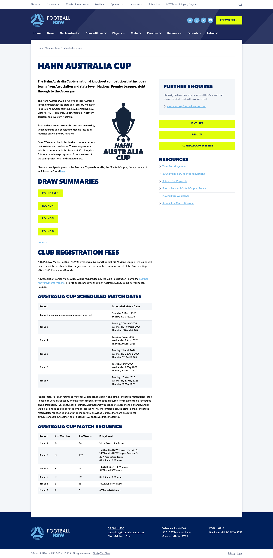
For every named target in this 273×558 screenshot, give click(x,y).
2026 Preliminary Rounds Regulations (183, 174)
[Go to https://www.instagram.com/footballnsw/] (197, 20)
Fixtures (197, 123)
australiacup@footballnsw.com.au (186, 106)
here (62, 171)
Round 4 (48, 206)
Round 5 (48, 218)
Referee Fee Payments (174, 181)
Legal (239, 553)
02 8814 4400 (116, 528)
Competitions (53, 48)
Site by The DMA (101, 553)
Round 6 (48, 231)
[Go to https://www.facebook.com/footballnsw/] (190, 20)
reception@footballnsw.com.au (126, 532)
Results (197, 134)
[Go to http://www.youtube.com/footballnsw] (210, 20)
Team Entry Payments (174, 166)
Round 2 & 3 (50, 193)
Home (41, 48)
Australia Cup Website (197, 145)
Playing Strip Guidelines (175, 196)
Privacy (231, 553)
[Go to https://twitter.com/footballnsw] (203, 20)
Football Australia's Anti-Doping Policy (184, 188)
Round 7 (42, 242)
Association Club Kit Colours (178, 203)
